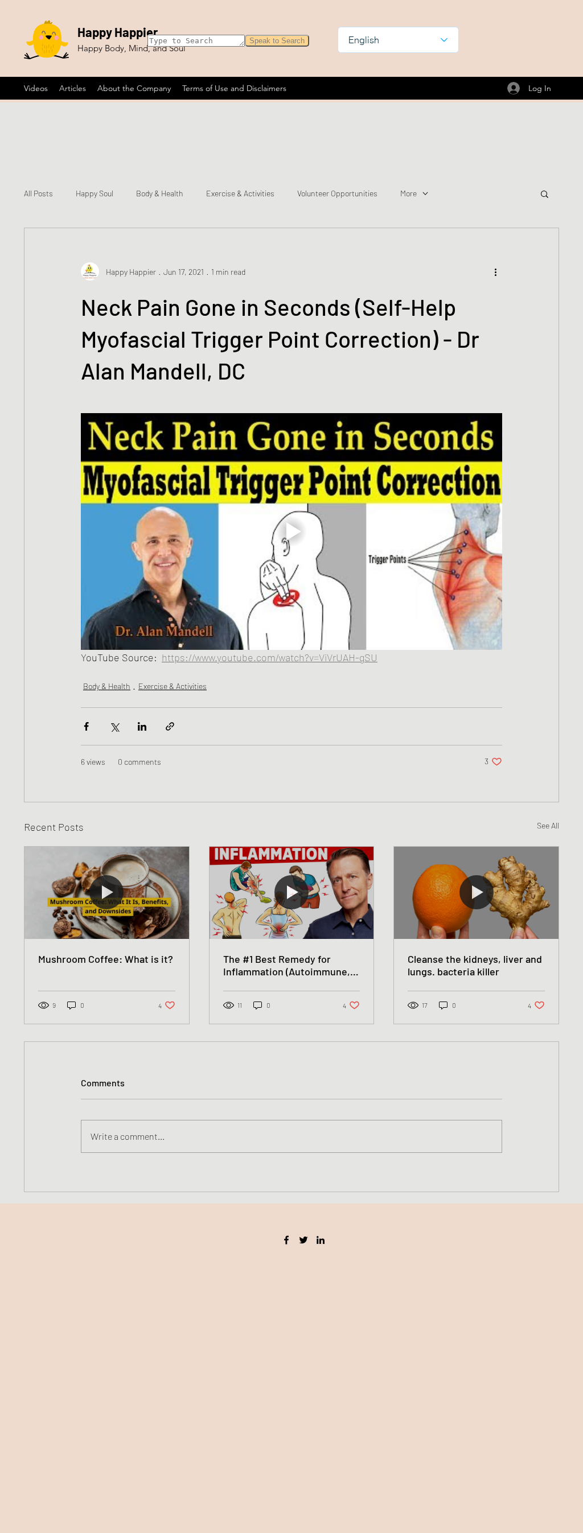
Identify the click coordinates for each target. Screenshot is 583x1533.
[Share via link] (170, 726)
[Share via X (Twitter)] (114, 726)
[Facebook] (286, 1240)
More (408, 193)
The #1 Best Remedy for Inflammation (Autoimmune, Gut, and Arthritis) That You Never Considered (286, 965)
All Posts (38, 193)
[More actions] (495, 271)
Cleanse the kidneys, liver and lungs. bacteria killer (475, 965)
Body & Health (159, 193)
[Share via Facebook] (86, 726)
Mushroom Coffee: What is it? (105, 959)
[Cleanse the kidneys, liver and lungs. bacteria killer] (476, 893)
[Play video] (291, 531)
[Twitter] (303, 1240)
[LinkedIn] (320, 1240)
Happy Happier (117, 31)
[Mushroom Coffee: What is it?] (106, 893)
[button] (544, 193)
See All (548, 825)
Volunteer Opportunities (337, 193)
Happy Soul (94, 193)
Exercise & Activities (240, 193)
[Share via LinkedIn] (142, 726)
